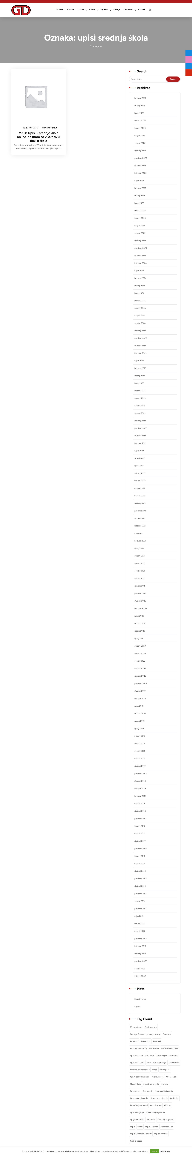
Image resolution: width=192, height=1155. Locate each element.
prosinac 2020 (140, 593)
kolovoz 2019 (140, 713)
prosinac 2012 (140, 939)
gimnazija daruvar (170, 1048)
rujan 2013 (138, 916)
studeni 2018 (140, 781)
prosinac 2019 (140, 683)
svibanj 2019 (139, 736)
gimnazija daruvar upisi (167, 1055)
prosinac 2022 (140, 428)
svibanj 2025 (140, 210)
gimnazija (154, 1048)
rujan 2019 (138, 706)
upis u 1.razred (161, 1134)
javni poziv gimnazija (140, 1077)
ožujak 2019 (139, 751)
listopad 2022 (140, 443)
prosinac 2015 (140, 878)
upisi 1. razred (152, 1126)
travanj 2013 (139, 924)
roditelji (151, 1119)
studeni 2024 (140, 255)
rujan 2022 (139, 451)
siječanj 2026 (140, 150)
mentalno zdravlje (160, 1098)
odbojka (175, 1098)
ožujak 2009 (139, 969)
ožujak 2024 (139, 315)
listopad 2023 (140, 353)
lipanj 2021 (139, 548)
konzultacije (158, 1077)
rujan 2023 (139, 361)
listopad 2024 (140, 263)
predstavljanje (137, 1112)
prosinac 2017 (140, 818)
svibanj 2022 (140, 473)
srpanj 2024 (139, 285)
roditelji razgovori (166, 1119)
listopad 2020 (140, 608)
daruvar (167, 1034)
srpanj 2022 (139, 458)
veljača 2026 (139, 143)
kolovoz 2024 (140, 278)
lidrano (165, 1084)
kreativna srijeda (151, 1084)
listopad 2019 (140, 698)
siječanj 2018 (140, 811)
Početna (59, 10)
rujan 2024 (139, 270)
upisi (140, 1126)
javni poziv (165, 1070)
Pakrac (168, 1105)
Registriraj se (140, 999)
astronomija (151, 1027)
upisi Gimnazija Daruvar (141, 1134)
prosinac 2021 (140, 511)
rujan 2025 (139, 180)
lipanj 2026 (139, 113)
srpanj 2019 (139, 721)
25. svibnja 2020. (31, 128)
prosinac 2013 (140, 909)
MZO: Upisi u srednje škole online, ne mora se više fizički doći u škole (38, 137)
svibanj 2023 (140, 391)
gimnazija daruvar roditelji (142, 1055)
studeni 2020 (140, 601)
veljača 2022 (139, 496)
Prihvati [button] (154, 1151)
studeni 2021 (140, 518)
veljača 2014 (139, 901)
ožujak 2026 (139, 135)
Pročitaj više (164, 1151)
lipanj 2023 (139, 383)
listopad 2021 (140, 526)
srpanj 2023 (139, 376)
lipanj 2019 (139, 728)
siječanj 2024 (140, 330)
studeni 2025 (140, 165)
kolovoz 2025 (140, 188)
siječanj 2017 (140, 841)
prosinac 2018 (140, 773)
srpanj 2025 (139, 195)
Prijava (137, 1006)
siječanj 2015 (140, 886)
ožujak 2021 (139, 571)
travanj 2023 (140, 398)
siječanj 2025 (140, 240)
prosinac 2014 (140, 893)
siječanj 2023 (140, 421)
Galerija (117, 10)
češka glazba (136, 1141)
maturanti (148, 1091)
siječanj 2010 (140, 954)
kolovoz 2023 (140, 368)
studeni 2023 (140, 345)
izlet (155, 1070)
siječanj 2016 (140, 871)
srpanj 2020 (139, 631)
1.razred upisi (136, 1027)
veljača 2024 (140, 323)
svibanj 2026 (140, 120)
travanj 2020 (140, 653)
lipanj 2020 (139, 638)
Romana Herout (49, 128)
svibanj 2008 (140, 976)
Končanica (171, 1077)
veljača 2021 (139, 578)
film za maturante (139, 1048)
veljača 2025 (140, 233)
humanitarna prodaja (157, 1062)
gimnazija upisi (137, 1062)
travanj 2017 (139, 826)
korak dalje (136, 1084)
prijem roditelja (137, 1119)
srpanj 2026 (139, 105)
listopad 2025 (140, 173)
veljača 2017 (139, 833)
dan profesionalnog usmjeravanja (145, 1034)
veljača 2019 (139, 758)
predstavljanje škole (156, 1112)
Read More (37, 96)
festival (157, 1041)
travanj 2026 (140, 128)
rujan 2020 (139, 616)
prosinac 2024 (140, 248)
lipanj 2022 (139, 466)
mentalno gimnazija (139, 1098)
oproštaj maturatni (139, 1105)
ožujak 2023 (139, 406)
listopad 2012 (140, 946)
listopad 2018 (140, 788)
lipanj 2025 (139, 203)
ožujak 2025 (139, 225)
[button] (150, 10)
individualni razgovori (140, 1070)
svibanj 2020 (140, 646)
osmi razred (156, 1105)
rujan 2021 (138, 533)
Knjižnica (104, 10)
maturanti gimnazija (164, 1091)
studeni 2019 (140, 691)
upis (133, 1126)
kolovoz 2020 (140, 623)
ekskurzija (146, 1041)
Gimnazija (94, 46)
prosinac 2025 (140, 158)
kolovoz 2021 (140, 541)
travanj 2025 (140, 218)
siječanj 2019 (140, 766)
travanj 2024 (140, 308)
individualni (174, 1062)
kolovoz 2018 (140, 796)
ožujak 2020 (139, 661)
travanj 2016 (139, 856)
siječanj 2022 (140, 503)
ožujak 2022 (139, 488)
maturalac (135, 1091)
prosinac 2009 (140, 961)
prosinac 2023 (140, 338)
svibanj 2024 (140, 300)
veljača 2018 (139, 803)
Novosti (70, 10)
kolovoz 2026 (140, 98)
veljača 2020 (140, 668)
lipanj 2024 (139, 293)
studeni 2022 (140, 436)
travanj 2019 (139, 743)
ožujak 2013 (139, 931)
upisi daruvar (167, 1126)
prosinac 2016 (140, 848)
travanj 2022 (140, 481)
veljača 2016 (139, 863)
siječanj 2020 (140, 676)
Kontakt (141, 10)
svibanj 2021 (139, 556)
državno (134, 1041)
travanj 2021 (139, 563)
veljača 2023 (139, 413)
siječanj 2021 (140, 586)
